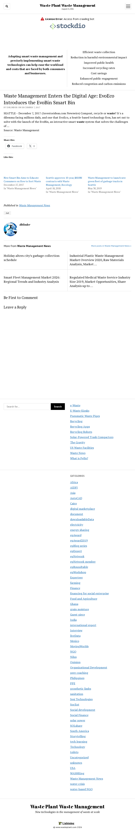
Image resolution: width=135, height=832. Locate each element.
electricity (76, 525)
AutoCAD (76, 498)
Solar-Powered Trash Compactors (91, 437)
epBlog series (78, 546)
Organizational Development (88, 667)
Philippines (77, 678)
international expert (83, 625)
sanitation (76, 694)
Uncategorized (79, 757)
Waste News (77, 453)
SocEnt (74, 704)
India (73, 620)
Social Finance (79, 715)
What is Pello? (79, 458)
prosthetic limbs (80, 689)
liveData (75, 636)
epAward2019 (79, 540)
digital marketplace (82, 509)
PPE (72, 683)
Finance (75, 588)
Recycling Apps (80, 426)
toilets (74, 752)
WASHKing (77, 773)
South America (79, 731)
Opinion (75, 662)
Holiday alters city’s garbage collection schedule (31, 257)
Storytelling (78, 736)
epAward (75, 535)
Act (7, 213)
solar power (77, 720)
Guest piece (77, 614)
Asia (72, 493)
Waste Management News (34, 205)
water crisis (77, 784)
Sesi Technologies (81, 699)
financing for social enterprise (89, 593)
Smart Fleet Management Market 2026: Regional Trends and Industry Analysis (32, 279)
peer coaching (79, 673)
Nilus (73, 657)
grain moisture (79, 609)
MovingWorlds (79, 646)
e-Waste (75, 405)
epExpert (76, 551)
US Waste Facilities (82, 448)
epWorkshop (78, 572)
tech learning (78, 741)
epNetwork (77, 556)
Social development (82, 710)
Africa (74, 482)
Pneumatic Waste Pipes (85, 416)
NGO (73, 652)
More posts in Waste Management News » (111, 245)
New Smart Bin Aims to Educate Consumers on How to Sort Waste (22, 179)
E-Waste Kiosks (79, 411)
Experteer (76, 577)
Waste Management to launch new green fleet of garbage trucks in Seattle (107, 181)
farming (75, 583)
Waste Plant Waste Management (67, 5)
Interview (76, 630)
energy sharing (79, 530)
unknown (76, 763)
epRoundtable (79, 567)
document (76, 514)
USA (72, 768)
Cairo (73, 503)
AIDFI (74, 487)
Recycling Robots (81, 432)
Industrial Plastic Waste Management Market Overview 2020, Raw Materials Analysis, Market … (97, 259)
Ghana (74, 604)
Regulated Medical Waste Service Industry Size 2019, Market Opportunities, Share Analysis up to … (100, 281)
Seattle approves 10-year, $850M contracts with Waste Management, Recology (64, 181)
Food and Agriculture (83, 599)
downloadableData (82, 519)
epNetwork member (83, 562)
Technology (77, 747)
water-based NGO (81, 789)
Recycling (76, 421)
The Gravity (77, 442)
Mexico (74, 641)
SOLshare (76, 726)
